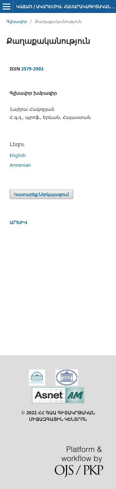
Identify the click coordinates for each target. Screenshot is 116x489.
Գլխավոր (16, 21)
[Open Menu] (6, 6)
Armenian (20, 165)
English (18, 155)
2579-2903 (32, 69)
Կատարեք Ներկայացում (41, 194)
